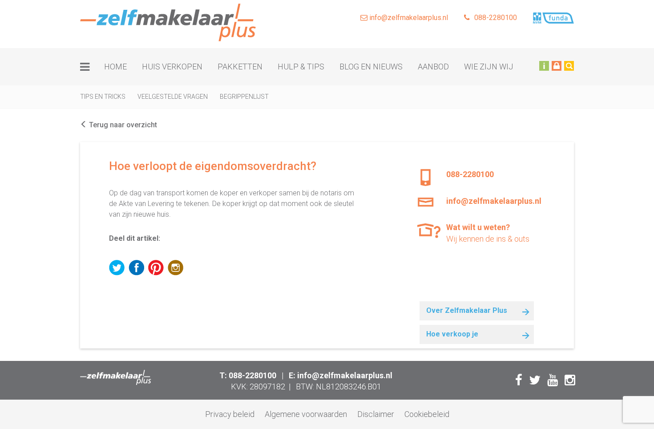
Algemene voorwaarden (306, 414)
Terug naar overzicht (122, 125)
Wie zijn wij (488, 66)
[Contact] (544, 65)
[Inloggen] (556, 65)
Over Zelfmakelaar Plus (466, 310)
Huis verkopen (172, 66)
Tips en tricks (102, 96)
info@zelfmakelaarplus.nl (407, 17)
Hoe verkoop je (452, 334)
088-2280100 (495, 17)
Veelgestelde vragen (172, 96)
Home (115, 66)
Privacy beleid (229, 414)
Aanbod (433, 66)
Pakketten (240, 66)
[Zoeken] (569, 65)
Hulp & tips (301, 66)
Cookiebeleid (426, 414)
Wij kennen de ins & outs (487, 233)
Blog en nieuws (371, 66)
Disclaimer (375, 414)
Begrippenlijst (244, 96)
